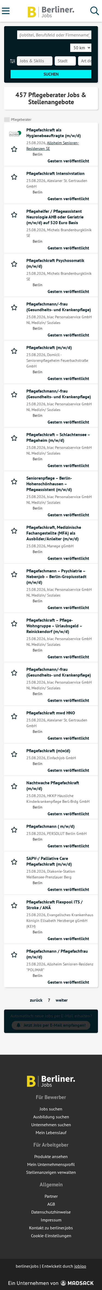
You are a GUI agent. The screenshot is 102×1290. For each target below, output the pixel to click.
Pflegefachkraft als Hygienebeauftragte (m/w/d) (53, 132)
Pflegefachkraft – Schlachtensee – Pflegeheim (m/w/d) (58, 437)
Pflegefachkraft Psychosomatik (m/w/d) (55, 263)
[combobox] (54, 34)
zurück (36, 1000)
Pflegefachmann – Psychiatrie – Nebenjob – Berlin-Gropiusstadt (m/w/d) (56, 576)
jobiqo (80, 1266)
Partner (51, 1196)
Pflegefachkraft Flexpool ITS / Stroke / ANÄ (54, 904)
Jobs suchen (51, 1109)
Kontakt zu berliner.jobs (51, 1227)
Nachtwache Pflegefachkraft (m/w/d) (52, 785)
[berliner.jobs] (51, 11)
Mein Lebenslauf (51, 1132)
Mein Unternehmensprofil (51, 1164)
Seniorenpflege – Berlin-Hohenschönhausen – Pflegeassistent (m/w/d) (49, 483)
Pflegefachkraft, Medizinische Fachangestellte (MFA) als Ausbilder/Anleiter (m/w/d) (53, 532)
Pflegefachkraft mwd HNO (50, 712)
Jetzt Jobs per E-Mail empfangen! (55, 1025)
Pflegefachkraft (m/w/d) (49, 347)
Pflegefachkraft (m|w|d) (48, 750)
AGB (51, 1204)
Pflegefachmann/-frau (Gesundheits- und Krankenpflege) (58, 306)
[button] (14, 61)
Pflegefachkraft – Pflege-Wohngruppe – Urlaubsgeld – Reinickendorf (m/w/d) (54, 625)
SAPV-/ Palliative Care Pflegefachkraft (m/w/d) (49, 861)
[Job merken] (15, 148)
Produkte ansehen (51, 1156)
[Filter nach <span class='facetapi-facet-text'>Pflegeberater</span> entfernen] (7, 119)
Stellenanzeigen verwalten (51, 1172)
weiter (62, 1000)
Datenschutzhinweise (51, 1212)
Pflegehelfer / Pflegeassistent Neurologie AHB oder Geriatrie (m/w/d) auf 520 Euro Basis (55, 216)
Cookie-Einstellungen (51, 1235)
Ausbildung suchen (51, 1116)
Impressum (51, 1220)
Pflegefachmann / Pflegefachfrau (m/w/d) (57, 953)
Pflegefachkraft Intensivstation (55, 173)
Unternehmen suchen (51, 1124)
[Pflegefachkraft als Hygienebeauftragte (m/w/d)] (15, 134)
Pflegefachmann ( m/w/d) (50, 826)
